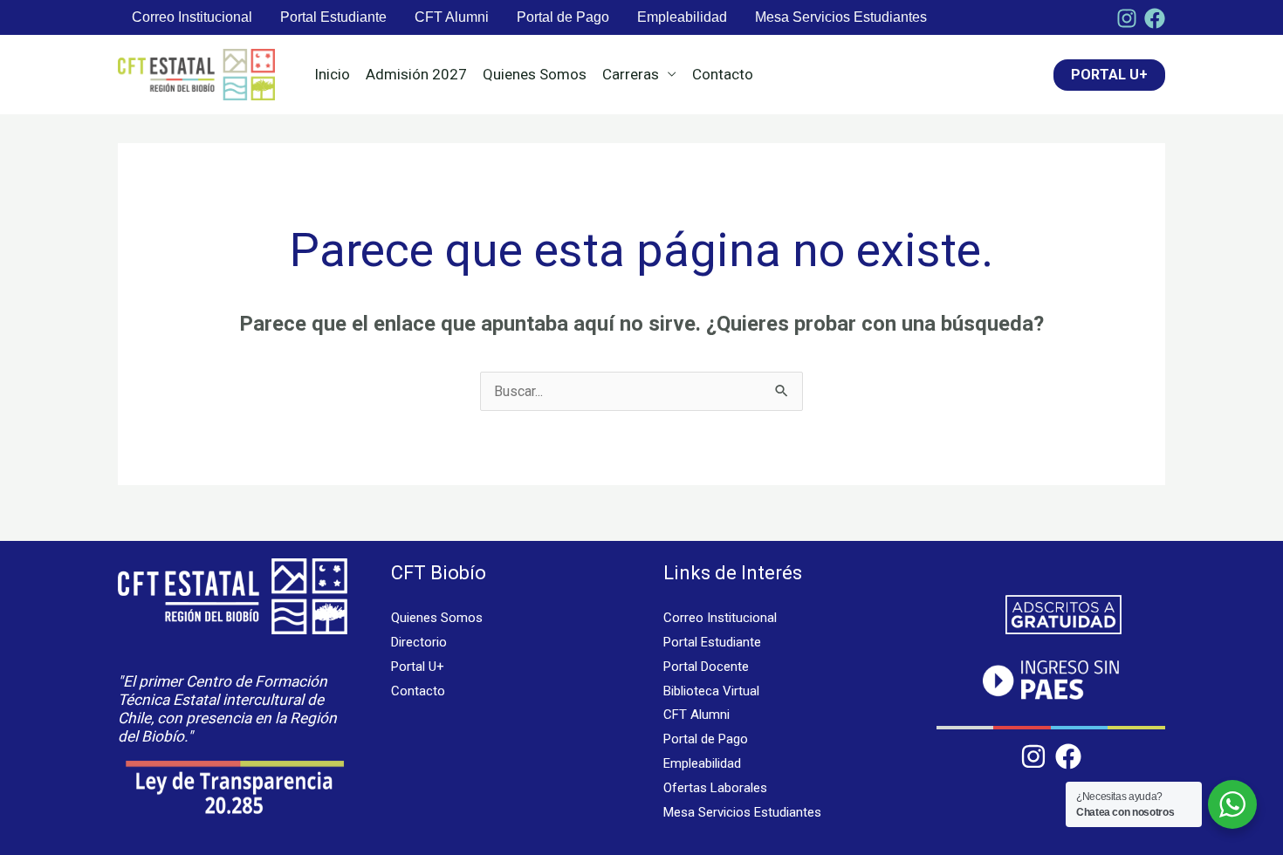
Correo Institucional (192, 17)
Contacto (722, 74)
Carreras (630, 74)
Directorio (419, 642)
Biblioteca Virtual (711, 691)
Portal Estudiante (333, 17)
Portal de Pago (563, 17)
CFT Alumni (452, 17)
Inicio (332, 74)
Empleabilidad (682, 17)
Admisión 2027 (416, 74)
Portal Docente (706, 666)
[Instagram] (1126, 18)
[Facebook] (1154, 18)
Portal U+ (417, 666)
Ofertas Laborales (715, 788)
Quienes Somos (535, 74)
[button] (1109, 75)
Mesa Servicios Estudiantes (841, 17)
